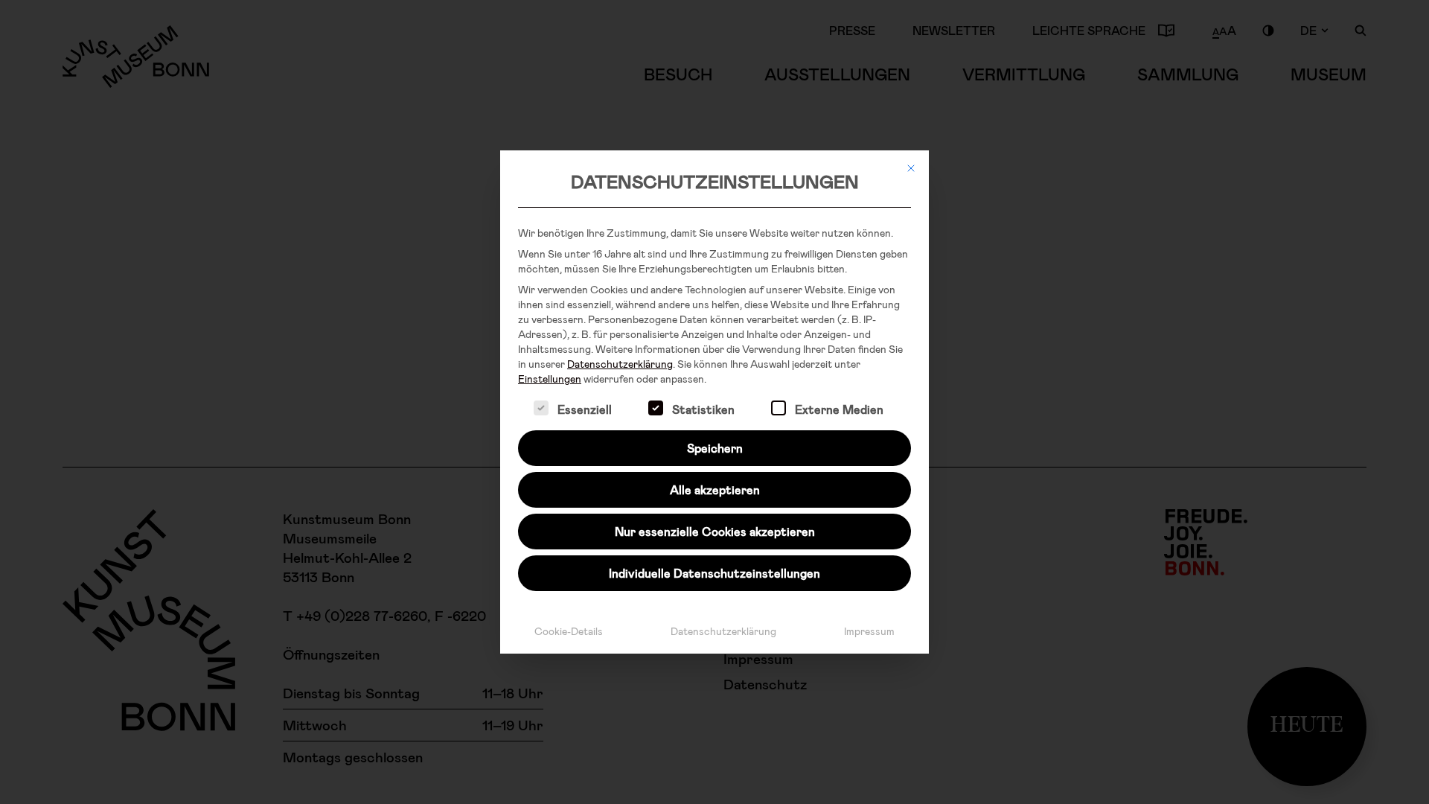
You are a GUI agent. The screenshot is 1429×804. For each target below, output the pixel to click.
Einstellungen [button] (549, 378)
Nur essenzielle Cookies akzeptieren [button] (715, 531)
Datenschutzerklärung (620, 363)
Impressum (869, 631)
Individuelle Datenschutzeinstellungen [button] (714, 573)
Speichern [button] (715, 448)
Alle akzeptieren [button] (715, 489)
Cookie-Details (568, 631)
